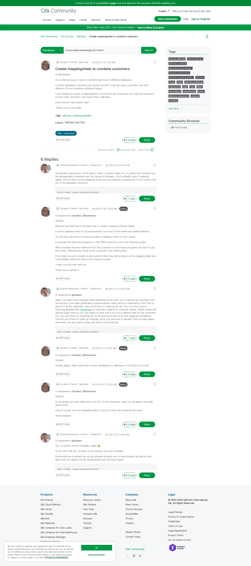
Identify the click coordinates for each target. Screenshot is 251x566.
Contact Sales (133, 536)
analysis (195, 96)
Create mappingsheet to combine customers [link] (113, 36)
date (185, 87)
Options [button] (206, 36)
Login (113, 3)
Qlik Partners (89, 504)
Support (87, 527)
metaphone (86, 309)
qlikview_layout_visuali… (180, 68)
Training (87, 523)
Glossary (87, 518)
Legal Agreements (177, 530)
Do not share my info (179, 539)
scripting (173, 100)
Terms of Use (175, 526)
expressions (189, 91)
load (192, 87)
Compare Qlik (90, 513)
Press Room (132, 504)
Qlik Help (205, 11)
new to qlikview (195, 59)
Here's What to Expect (151, 27)
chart (179, 82)
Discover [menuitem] (96, 19)
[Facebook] (140, 556)
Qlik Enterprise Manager (53, 537)
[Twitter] (128, 556)
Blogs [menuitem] (72, 19)
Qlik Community (49, 36)
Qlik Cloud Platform (51, 504)
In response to (75, 215)
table (199, 87)
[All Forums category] (169, 127)
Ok (96, 547)
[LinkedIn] (134, 556)
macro (201, 91)
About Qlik (131, 499)
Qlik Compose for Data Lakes (56, 527)
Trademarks (174, 521)
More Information (96, 554)
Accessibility (132, 513)
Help (185, 19)
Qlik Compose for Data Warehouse (59, 532)
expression (174, 87)
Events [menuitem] (83, 19)
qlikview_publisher (194, 82)
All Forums (67, 36)
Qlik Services (191, 11)
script (171, 82)
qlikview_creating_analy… (181, 77)
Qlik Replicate (48, 523)
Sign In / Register (200, 19)
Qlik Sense (46, 509)
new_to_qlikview (177, 59)
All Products (47, 499)
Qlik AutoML (47, 513)
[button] (155, 62)
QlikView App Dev (75, 122)
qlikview (200, 77)
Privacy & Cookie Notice (181, 516)
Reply (147, 139)
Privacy (129, 518)
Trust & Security (134, 509)
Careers (130, 523)
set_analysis (175, 91)
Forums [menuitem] (47, 19)
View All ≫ (173, 108)
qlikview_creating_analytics (77, 115)
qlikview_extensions (178, 96)
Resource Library (92, 499)
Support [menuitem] (60, 19)
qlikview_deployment (179, 73)
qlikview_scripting (177, 63)
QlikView (81, 36)
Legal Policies (175, 512)
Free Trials (88, 509)
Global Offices (133, 532)
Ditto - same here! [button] (66, 133)
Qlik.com (177, 11)
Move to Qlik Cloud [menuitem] (115, 19)
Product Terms (175, 535)
